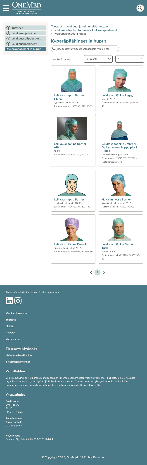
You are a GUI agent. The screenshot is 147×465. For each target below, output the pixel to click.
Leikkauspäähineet (104, 30)
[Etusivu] (26, 8)
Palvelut (10, 332)
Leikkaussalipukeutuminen (71, 30)
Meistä (10, 326)
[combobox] (98, 59)
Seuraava (102, 273)
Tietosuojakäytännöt (18, 361)
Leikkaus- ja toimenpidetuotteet (86, 27)
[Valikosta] (6, 8)
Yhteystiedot (13, 339)
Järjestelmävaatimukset (19, 355)
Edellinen (92, 273)
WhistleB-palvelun (81, 385)
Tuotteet (56, 27)
